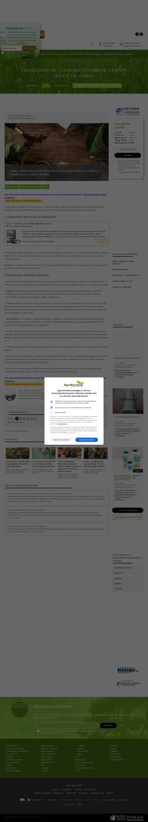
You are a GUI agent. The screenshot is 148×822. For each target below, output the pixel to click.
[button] (74, 412)
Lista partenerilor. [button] (62, 424)
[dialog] (74, 411)
